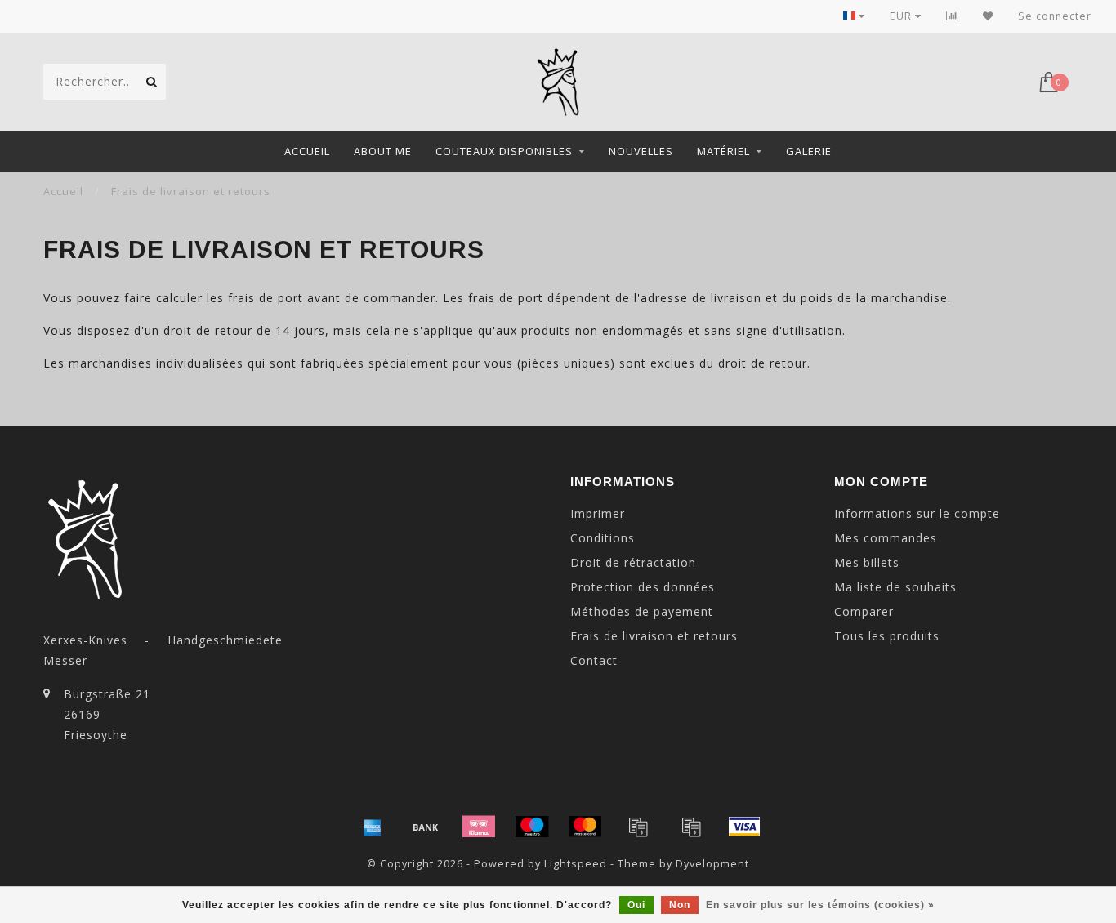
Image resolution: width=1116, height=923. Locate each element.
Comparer (864, 611)
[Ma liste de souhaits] (988, 16)
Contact (594, 660)
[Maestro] (531, 826)
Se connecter (1054, 16)
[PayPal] (638, 826)
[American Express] (372, 826)
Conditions (602, 538)
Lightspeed (575, 864)
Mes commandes (885, 538)
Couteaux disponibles (504, 151)
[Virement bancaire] (425, 826)
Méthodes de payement (641, 611)
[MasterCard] (585, 826)
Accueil (307, 151)
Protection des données (642, 587)
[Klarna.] (478, 826)
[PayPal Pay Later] (691, 826)
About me (383, 151)
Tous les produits (887, 636)
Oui (636, 905)
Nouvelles (641, 151)
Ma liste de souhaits (895, 587)
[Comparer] (952, 16)
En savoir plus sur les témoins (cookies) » (820, 905)
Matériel (723, 151)
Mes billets (866, 562)
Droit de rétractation (633, 562)
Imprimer (597, 513)
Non (679, 905)
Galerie (809, 151)
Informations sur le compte (917, 513)
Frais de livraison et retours (654, 636)
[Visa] (744, 826)
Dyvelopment (712, 864)
